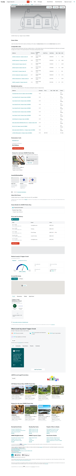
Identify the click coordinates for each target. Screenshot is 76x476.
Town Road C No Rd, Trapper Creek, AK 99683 (21, 115)
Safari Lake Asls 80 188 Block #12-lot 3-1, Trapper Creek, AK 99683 (25, 122)
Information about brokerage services (18, 450)
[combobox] (17, 2)
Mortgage (40, 1)
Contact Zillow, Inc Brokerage (16, 452)
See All (14, 340)
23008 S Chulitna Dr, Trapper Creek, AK (20, 56)
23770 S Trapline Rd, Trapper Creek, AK (19, 74)
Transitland (25, 444)
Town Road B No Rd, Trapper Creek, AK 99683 (21, 97)
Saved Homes (50, 1)
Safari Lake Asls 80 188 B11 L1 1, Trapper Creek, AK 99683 (23, 129)
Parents (31, 345)
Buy (31, 1)
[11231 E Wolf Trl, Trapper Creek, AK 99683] (31, 389)
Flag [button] (21, 364)
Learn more (53, 324)
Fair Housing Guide (25, 459)
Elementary (19, 296)
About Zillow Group (19, 459)
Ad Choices (60, 459)
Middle (25, 296)
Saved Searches (58, 1)
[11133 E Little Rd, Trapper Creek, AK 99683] (31, 409)
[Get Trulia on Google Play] (25, 455)
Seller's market (22, 271)
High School (31, 296)
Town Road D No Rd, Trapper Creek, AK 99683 (21, 100)
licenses (41, 447)
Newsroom (33, 459)
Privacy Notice (56, 459)
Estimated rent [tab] (15, 140)
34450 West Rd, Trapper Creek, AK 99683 (20, 119)
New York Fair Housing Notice (15, 449)
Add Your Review (38, 369)
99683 (32, 4)
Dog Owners (25, 345)
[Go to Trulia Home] (3, 1)
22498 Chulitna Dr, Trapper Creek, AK (19, 60)
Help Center (33, 466)
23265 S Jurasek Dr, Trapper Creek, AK (19, 82)
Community (18, 345)
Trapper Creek (26, 4)
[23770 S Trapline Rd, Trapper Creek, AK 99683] (18, 389)
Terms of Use (43, 459)
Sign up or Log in (67, 1)
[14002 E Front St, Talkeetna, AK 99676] (58, 389)
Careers (30, 459)
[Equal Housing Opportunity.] (24, 466)
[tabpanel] (38, 157)
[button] (28, 2)
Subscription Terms (48, 459)
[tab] (15, 219)
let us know (46, 463)
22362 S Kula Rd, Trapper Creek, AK (19, 67)
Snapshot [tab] (14, 260)
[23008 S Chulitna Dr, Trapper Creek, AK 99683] (18, 160)
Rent (35, 1)
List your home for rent (18, 148)
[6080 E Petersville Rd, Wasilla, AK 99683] (44, 409)
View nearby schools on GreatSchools (20, 322)
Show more (14, 243)
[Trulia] (12, 455)
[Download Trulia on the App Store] (17, 455)
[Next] (64, 393)
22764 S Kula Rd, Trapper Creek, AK (19, 64)
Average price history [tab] (22, 260)
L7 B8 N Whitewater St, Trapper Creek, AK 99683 (22, 132)
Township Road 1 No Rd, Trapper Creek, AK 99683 (22, 93)
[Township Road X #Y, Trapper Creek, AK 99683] (18, 409)
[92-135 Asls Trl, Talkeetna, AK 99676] (58, 409)
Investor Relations (38, 459)
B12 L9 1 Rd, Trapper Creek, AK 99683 (19, 126)
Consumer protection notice (28, 450)
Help (52, 459)
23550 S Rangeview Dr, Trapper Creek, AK (20, 78)
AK (22, 4)
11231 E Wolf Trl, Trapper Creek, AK (19, 71)
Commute (37, 345)
